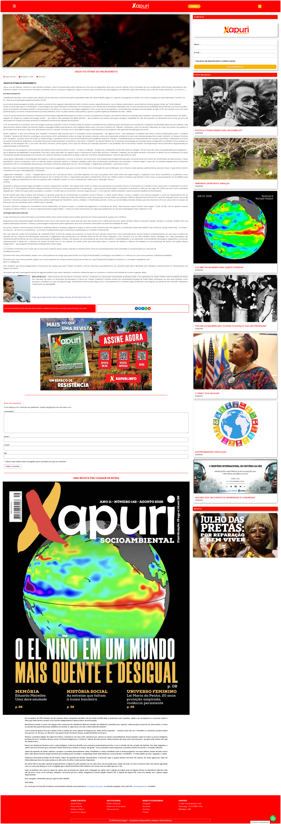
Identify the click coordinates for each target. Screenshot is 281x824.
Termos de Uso (113, 809)
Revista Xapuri (77, 297)
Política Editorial (113, 803)
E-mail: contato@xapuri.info (190, 803)
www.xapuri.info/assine (95, 786)
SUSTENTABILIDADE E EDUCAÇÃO (211, 452)
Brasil (49, 297)
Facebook (146, 806)
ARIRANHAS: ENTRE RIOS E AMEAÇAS (212, 183)
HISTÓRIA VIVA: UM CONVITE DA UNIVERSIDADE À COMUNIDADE (225, 497)
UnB (89, 297)
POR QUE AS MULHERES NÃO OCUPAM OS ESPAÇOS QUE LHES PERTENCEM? (231, 326)
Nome (7, 436)
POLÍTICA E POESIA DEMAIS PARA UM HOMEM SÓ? (218, 130)
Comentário (9, 411)
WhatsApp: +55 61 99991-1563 (190, 806)
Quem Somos (76, 803)
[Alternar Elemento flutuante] (273, 818)
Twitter (146, 812)
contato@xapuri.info (140, 786)
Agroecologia (41, 297)
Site (5, 453)
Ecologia (61, 297)
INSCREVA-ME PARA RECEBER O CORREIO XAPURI (215, 61)
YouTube (146, 809)
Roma (85, 297)
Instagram (147, 803)
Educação (68, 297)
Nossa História (76, 806)
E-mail (7, 445)
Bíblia (32, 104)
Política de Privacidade (116, 806)
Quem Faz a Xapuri (78, 812)
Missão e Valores (77, 809)
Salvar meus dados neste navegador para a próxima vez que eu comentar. (36, 461)
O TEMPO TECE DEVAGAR (207, 393)
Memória (42, 77)
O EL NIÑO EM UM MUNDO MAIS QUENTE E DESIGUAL (219, 267)
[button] (259, 6)
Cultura (54, 297)
